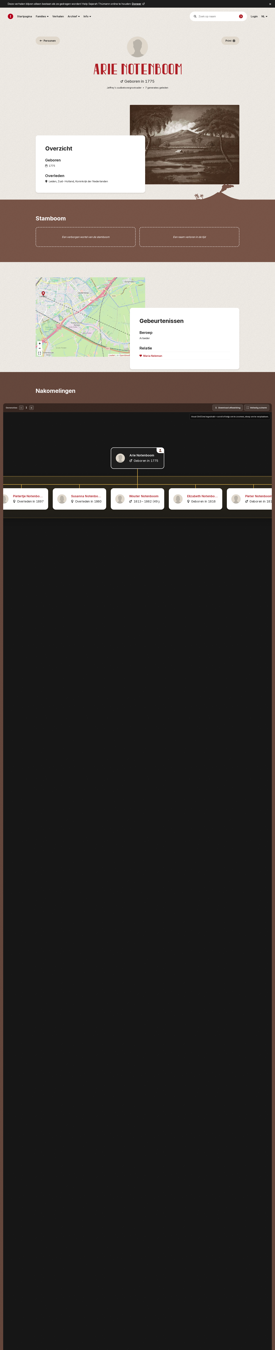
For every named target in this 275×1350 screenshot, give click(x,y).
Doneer (136, 3)
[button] (43, 293)
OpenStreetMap (126, 355)
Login (254, 16)
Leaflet (112, 355)
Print (228, 40)
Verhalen (58, 16)
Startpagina (24, 16)
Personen (50, 40)
